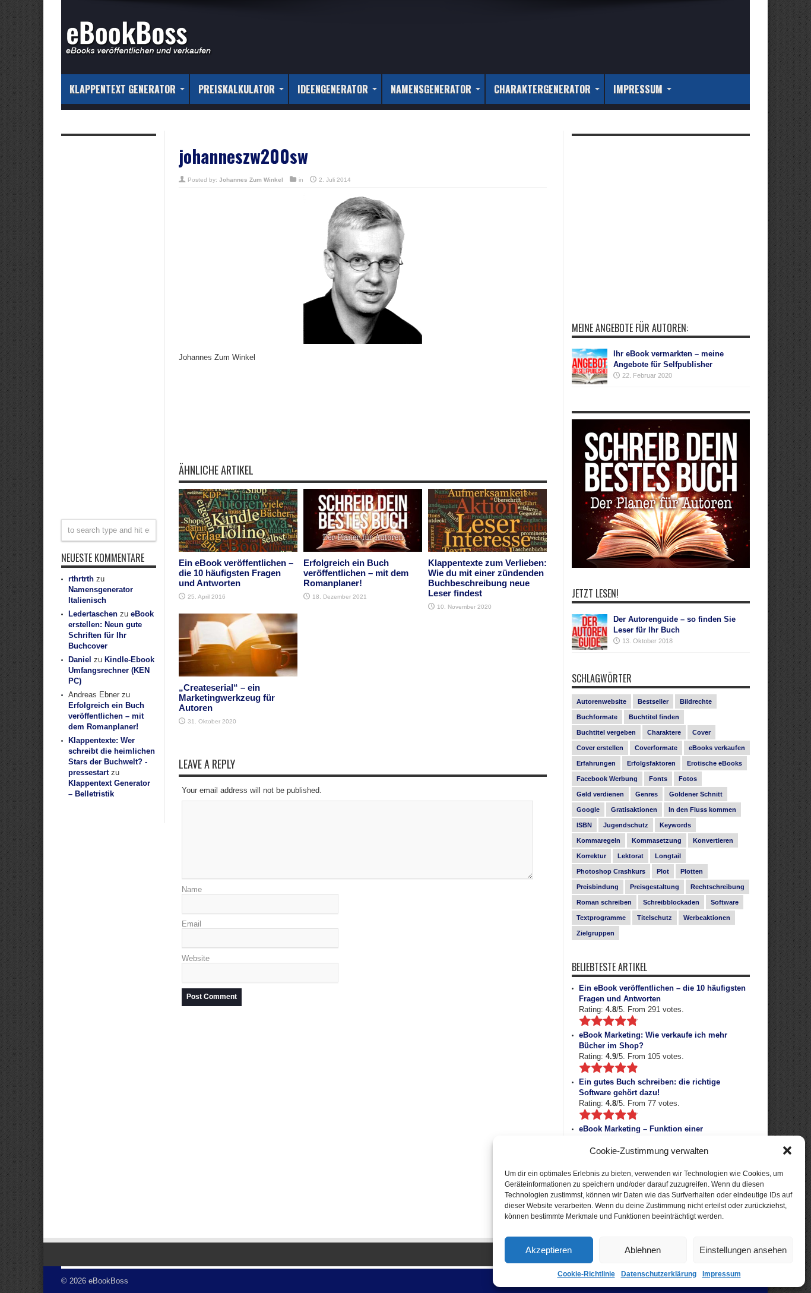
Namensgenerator (431, 89)
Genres (646, 794)
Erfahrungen (596, 763)
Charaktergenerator (542, 89)
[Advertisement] (363, 421)
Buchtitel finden (654, 716)
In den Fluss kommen (702, 809)
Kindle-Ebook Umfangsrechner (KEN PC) (111, 670)
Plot (663, 871)
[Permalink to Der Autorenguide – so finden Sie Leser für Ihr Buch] (589, 632)
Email (191, 923)
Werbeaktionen (706, 917)
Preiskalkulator (236, 89)
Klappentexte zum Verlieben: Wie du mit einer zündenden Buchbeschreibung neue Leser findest (487, 578)
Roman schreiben (604, 902)
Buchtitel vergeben (606, 732)
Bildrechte (696, 701)
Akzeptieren (548, 1250)
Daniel (79, 659)
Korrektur (591, 855)
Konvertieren (713, 840)
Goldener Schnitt (696, 794)
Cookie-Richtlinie (586, 1274)
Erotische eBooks (714, 763)
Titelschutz (654, 917)
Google (588, 809)
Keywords (675, 825)
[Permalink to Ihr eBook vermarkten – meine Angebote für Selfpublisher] (589, 366)
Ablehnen (643, 1250)
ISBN (584, 825)
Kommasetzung (657, 840)
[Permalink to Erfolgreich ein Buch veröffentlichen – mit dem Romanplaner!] (362, 520)
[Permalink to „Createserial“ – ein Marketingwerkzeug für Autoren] (238, 645)
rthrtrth (81, 578)
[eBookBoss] (144, 37)
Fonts (658, 778)
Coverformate (656, 747)
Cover (701, 732)
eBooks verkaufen (717, 747)
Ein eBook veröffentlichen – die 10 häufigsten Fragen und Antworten (236, 573)
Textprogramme (601, 917)
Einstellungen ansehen (743, 1250)
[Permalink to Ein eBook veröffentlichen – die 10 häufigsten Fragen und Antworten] (238, 520)
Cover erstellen (599, 747)
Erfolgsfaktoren (651, 763)
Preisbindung (597, 886)
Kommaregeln (598, 840)
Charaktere (664, 732)
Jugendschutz (625, 825)
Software (725, 902)
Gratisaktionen (634, 809)
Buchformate (596, 716)
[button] (787, 1150)
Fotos (688, 778)
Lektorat (630, 855)
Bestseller (653, 701)
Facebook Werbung (607, 778)
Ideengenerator (332, 89)
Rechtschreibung (717, 886)
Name (192, 889)
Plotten (691, 871)
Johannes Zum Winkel (251, 179)
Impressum (721, 1274)
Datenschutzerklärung (658, 1274)
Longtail (668, 855)
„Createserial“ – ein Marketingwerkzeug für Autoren (227, 697)
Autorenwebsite (601, 701)
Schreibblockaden (671, 902)
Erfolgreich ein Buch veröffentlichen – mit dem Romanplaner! (355, 573)
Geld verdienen (600, 794)
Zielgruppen (595, 933)
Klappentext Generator (122, 89)
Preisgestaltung (654, 886)
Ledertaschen (93, 613)
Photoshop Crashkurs (610, 871)
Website (196, 958)
